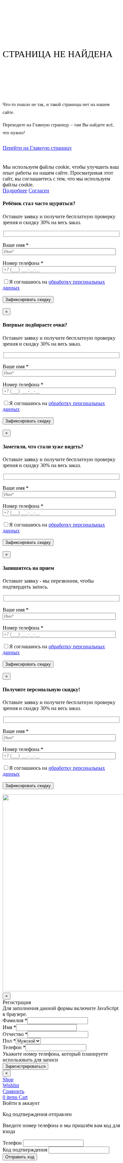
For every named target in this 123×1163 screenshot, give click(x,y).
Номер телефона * (23, 263)
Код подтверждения (25, 1149)
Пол (9, 1041)
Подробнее (15, 190)
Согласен (39, 190)
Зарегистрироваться (25, 1066)
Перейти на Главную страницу (37, 148)
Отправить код (19, 1156)
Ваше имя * (16, 245)
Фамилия (15, 1020)
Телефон (14, 1047)
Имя (9, 1027)
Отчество (15, 1034)
